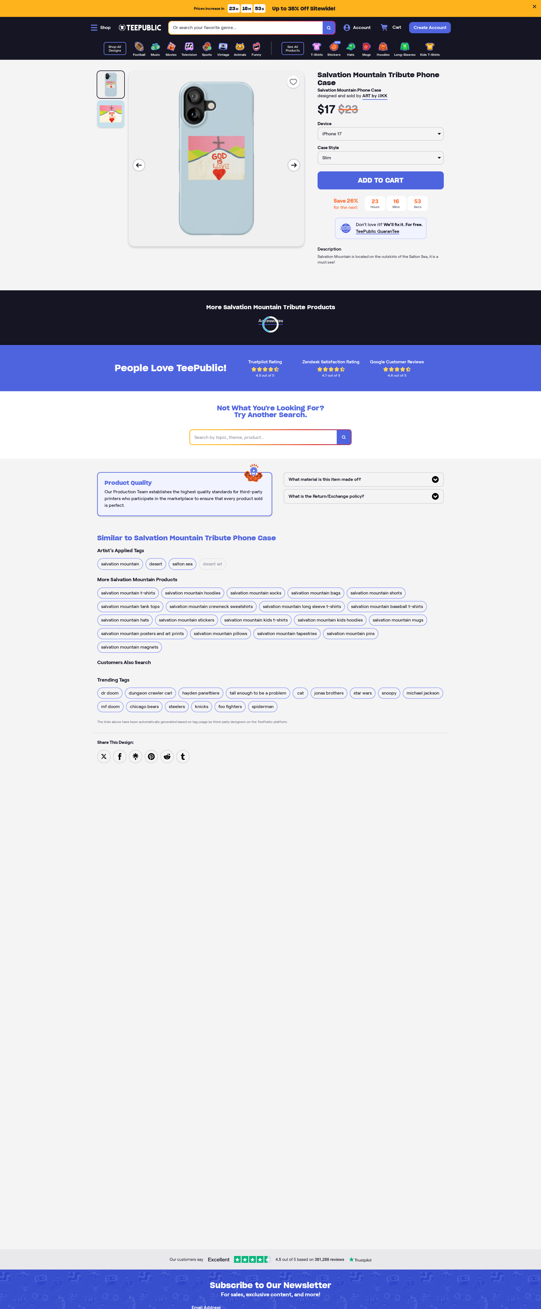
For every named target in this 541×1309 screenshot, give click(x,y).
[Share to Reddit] (167, 756)
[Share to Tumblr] (183, 756)
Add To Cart (380, 180)
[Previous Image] (139, 165)
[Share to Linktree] (135, 756)
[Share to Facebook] (120, 756)
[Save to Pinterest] (151, 756)
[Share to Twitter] (104, 756)
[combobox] (246, 27)
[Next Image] (294, 165)
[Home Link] (140, 27)
